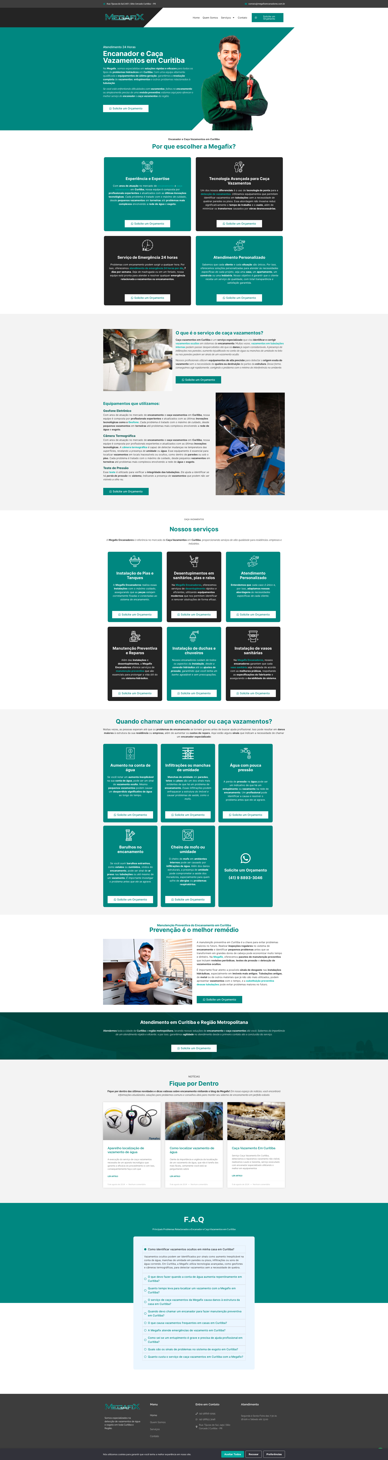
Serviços (226, 17)
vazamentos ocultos (187, 343)
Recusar (254, 1454)
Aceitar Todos (232, 1454)
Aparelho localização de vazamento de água (126, 1150)
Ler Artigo (113, 1176)
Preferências (274, 1454)
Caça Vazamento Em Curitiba (253, 1148)
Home (196, 17)
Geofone (133, 422)
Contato (242, 17)
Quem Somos (210, 17)
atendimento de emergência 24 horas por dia (156, 268)
